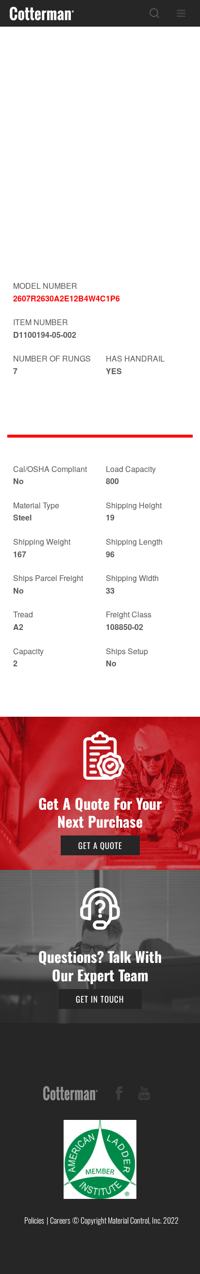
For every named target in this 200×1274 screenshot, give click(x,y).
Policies (34, 1220)
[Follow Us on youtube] (144, 1094)
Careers (60, 1220)
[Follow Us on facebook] (119, 1094)
